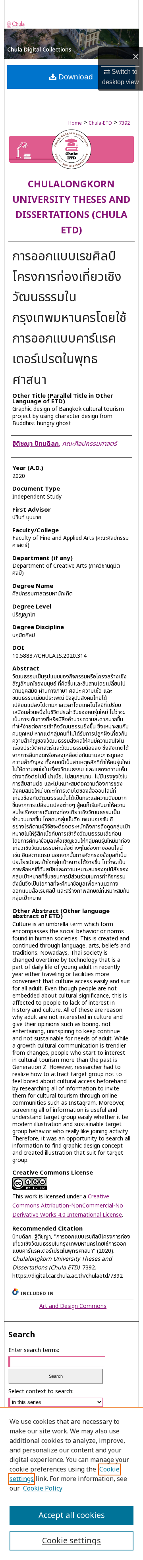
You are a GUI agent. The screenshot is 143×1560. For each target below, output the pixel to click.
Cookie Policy (42, 1488)
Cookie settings (71, 1541)
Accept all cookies (72, 1515)
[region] (71, 1483)
